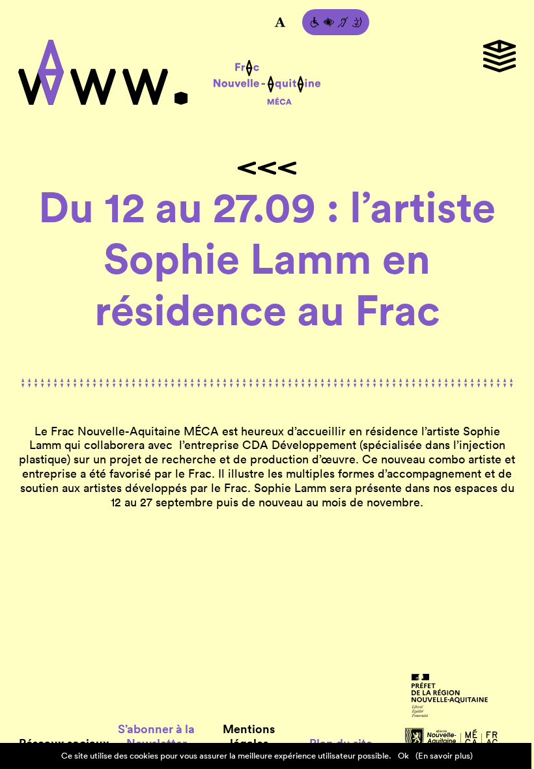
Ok (403, 755)
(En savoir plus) (444, 755)
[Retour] (267, 168)
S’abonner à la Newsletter (156, 736)
